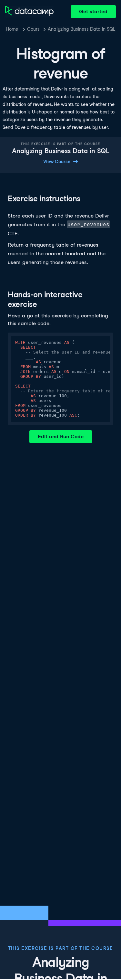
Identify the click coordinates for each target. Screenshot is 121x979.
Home (12, 29)
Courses (33, 29)
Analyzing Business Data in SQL (81, 29)
